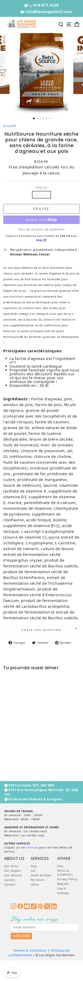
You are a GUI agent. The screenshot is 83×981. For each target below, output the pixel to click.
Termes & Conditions (30, 950)
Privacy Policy (67, 879)
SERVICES (40, 859)
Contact (9, 884)
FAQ (60, 866)
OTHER (63, 859)
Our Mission (13, 875)
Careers (9, 880)
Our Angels (12, 870)
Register (63, 884)
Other (35, 884)
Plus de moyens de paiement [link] (42, 229)
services (32, 847)
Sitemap (63, 893)
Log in (61, 888)
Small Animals (41, 875)
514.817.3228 (45, 5)
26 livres (41, 195)
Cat (33, 870)
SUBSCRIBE (21, 936)
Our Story (11, 866)
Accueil (9, 126)
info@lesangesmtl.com (48, 11)
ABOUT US (14, 859)
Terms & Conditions (65, 872)
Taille (41, 187)
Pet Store (37, 880)
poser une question (41, 630)
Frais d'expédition (26, 167)
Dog (34, 866)
